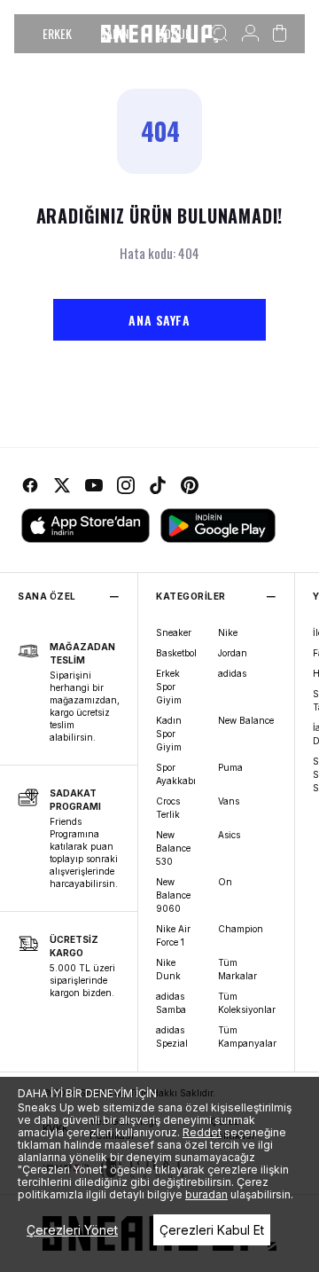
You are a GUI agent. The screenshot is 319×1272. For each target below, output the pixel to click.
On (225, 881)
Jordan (232, 653)
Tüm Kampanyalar (247, 1036)
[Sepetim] (280, 33)
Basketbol (176, 653)
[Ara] (219, 33)
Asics (229, 834)
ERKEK (57, 33)
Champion (240, 928)
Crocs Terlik (168, 808)
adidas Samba (171, 1003)
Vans (228, 801)
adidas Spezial (172, 1036)
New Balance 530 (173, 848)
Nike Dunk (168, 969)
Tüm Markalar (237, 969)
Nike (227, 632)
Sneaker (173, 632)
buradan (206, 1194)
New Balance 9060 (173, 895)
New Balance (246, 720)
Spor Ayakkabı (176, 774)
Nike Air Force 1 (173, 935)
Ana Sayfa (159, 319)
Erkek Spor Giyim (169, 686)
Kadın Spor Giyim (169, 733)
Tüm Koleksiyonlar (247, 1003)
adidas (232, 673)
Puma (230, 767)
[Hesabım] (250, 33)
